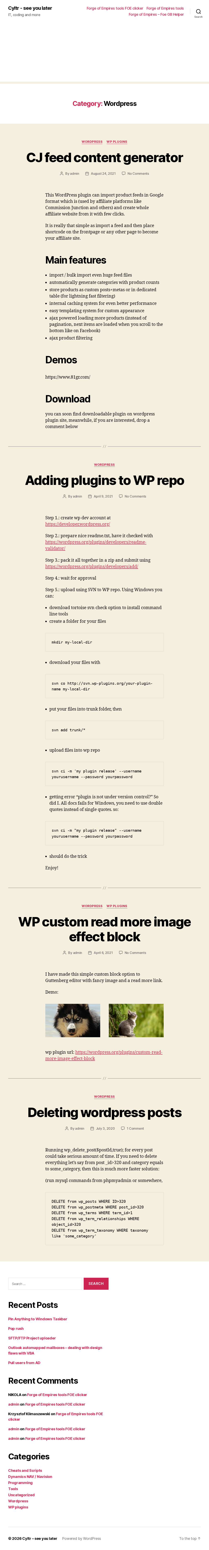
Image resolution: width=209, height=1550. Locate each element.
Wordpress (92, 142)
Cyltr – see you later (39, 1538)
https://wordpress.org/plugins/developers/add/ (91, 566)
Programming (20, 1483)
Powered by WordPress (81, 1538)
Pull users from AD (24, 1363)
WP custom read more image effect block (104, 929)
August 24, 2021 (103, 173)
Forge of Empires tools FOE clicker (115, 8)
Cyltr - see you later (30, 8)
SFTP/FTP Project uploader (32, 1338)
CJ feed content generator (104, 157)
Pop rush (16, 1328)
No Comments (138, 173)
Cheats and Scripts (25, 1470)
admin (74, 173)
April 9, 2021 (103, 496)
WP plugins (117, 142)
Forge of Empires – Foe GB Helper (156, 14)
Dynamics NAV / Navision (30, 1476)
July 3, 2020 (105, 1128)
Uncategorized (21, 1495)
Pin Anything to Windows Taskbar (37, 1319)
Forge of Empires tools (165, 8)
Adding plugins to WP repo (104, 480)
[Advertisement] (104, 53)
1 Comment (135, 1128)
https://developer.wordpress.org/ (77, 524)
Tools (13, 1489)
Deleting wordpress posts (104, 1112)
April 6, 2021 (103, 953)
